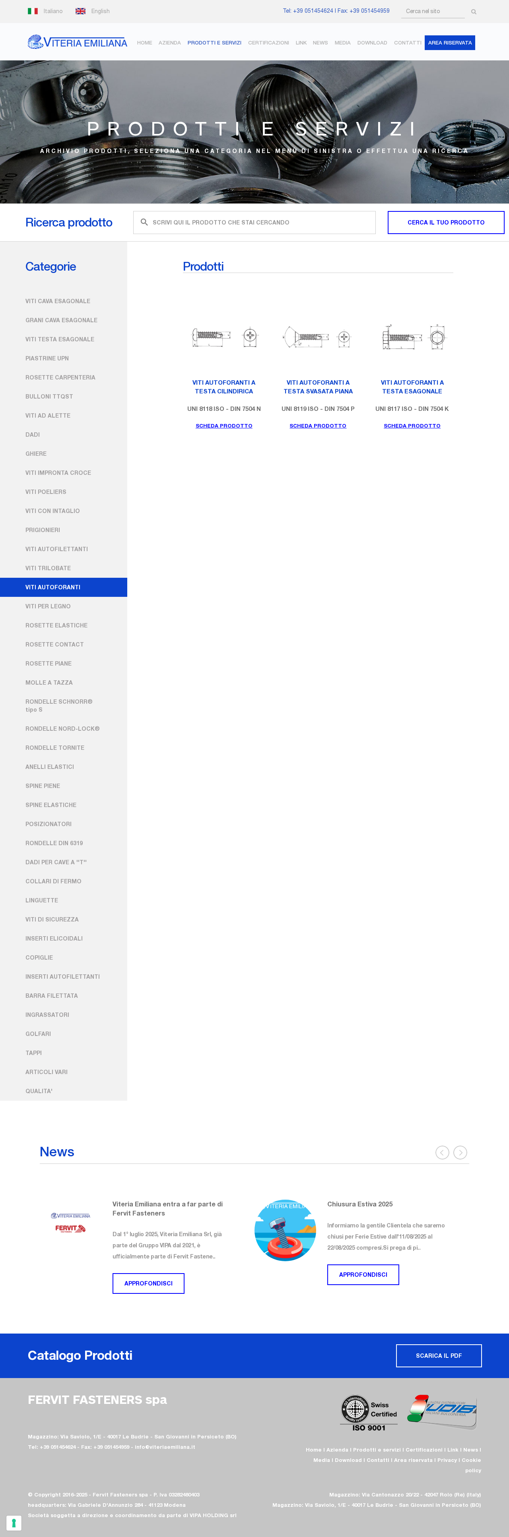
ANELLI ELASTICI (49, 766)
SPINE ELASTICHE (50, 804)
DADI (32, 434)
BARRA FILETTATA (51, 995)
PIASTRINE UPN (47, 358)
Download (372, 43)
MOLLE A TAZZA (49, 682)
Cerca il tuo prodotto (446, 222)
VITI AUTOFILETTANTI (56, 549)
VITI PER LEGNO (48, 606)
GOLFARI (38, 1033)
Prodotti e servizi (214, 43)
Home (144, 43)
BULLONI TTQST (49, 396)
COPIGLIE (39, 957)
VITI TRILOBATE (48, 568)
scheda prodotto (224, 425)
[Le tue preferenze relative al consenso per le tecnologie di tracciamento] (13, 1523)
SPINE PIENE (42, 785)
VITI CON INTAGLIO (52, 510)
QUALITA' (38, 1091)
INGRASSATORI (47, 1014)
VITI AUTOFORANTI (52, 587)
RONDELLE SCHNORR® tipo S (59, 705)
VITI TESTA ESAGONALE (59, 339)
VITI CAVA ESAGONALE (57, 301)
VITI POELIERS (45, 491)
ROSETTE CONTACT (54, 644)
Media (343, 43)
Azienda (170, 43)
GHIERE (36, 453)
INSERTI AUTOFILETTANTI (62, 976)
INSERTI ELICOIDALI (54, 938)
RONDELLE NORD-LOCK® (62, 728)
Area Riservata (450, 43)
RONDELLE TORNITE (54, 747)
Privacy (447, 1460)
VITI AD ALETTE (47, 415)
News (320, 43)
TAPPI (33, 1052)
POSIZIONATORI (48, 824)
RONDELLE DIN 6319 (54, 843)
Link (301, 43)
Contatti (408, 43)
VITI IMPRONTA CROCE (58, 472)
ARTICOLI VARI (46, 1072)
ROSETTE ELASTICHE (56, 625)
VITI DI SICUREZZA (52, 919)
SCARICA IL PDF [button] (439, 1355)
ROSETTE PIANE (48, 663)
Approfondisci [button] (151, 1274)
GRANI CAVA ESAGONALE (61, 320)
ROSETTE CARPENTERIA (60, 377)
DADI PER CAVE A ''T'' (56, 862)
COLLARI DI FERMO (53, 881)
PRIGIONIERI (42, 530)
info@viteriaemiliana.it (165, 1447)
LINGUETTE (41, 900)
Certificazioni (268, 43)
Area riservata (413, 1460)
